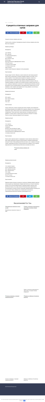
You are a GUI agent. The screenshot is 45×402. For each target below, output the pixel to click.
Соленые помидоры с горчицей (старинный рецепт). (11, 379)
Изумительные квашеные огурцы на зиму (13, 211)
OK (24, 400)
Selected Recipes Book (15, 1)
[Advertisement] (22, 12)
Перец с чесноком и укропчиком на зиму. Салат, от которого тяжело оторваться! (31, 290)
